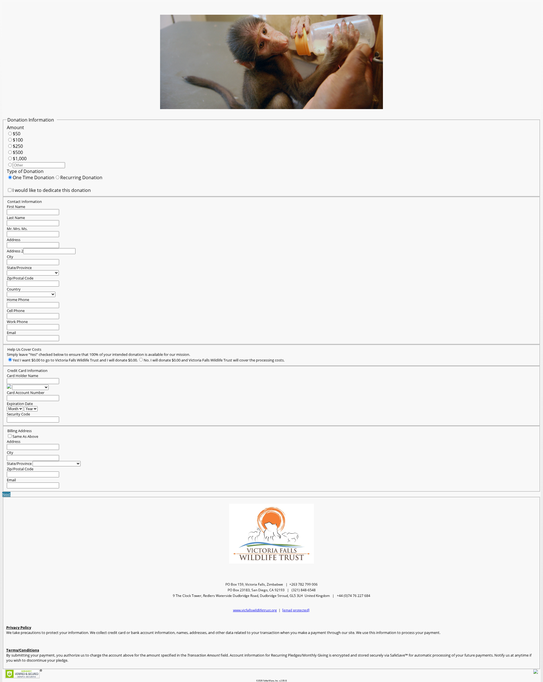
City (10, 256)
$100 (18, 140)
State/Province (19, 267)
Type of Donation (25, 171)
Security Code (18, 414)
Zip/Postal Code (20, 278)
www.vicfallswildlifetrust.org (255, 610)
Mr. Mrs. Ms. (17, 228)
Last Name (16, 217)
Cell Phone (16, 310)
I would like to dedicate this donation (51, 190)
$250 (18, 146)
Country (14, 289)
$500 (18, 152)
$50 (16, 134)
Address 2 (15, 251)
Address (13, 239)
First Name (16, 206)
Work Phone (17, 321)
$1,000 (20, 158)
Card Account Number (25, 392)
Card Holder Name (22, 375)
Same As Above (25, 436)
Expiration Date (20, 403)
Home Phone (18, 299)
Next (6, 494)
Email (11, 332)
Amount (15, 127)
